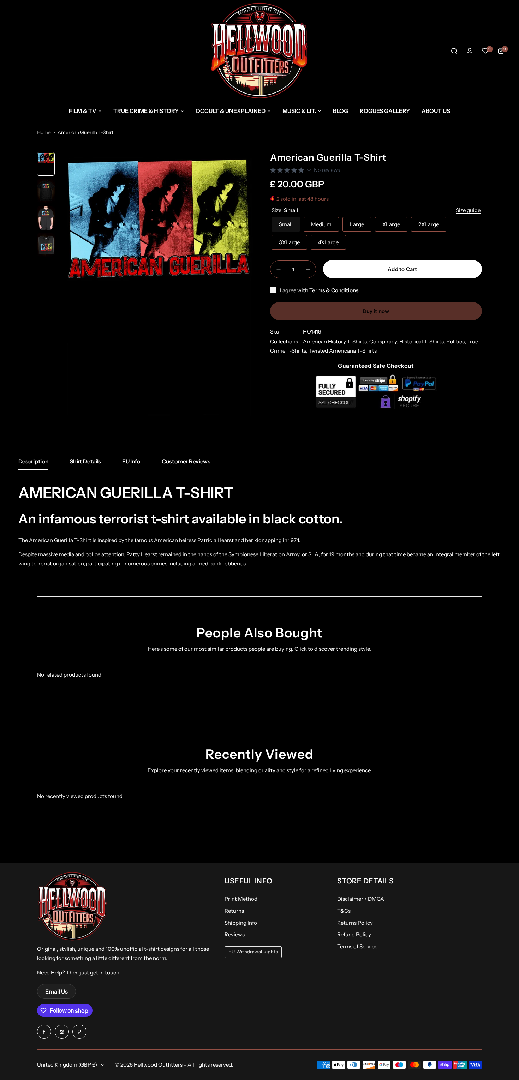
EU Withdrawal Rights (253, 951)
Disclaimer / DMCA (360, 898)
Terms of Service (357, 946)
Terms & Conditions (333, 290)
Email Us (56, 991)
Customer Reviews (186, 461)
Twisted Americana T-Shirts (343, 350)
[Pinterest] (79, 1032)
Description (33, 461)
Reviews (235, 934)
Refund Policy (354, 934)
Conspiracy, (384, 341)
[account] (469, 51)
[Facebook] (44, 1032)
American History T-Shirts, (336, 341)
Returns (234, 910)
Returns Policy (355, 922)
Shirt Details (85, 461)
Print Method (241, 898)
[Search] (454, 51)
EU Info (131, 461)
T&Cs (344, 910)
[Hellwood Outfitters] (259, 50)
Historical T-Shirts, (422, 341)
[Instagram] (62, 1032)
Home (44, 132)
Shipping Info (241, 922)
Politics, (456, 341)
